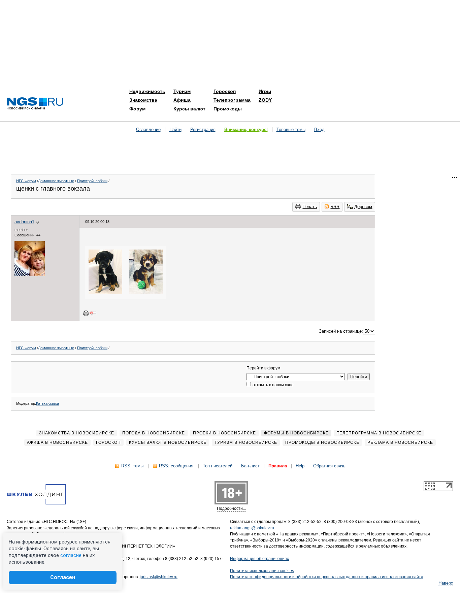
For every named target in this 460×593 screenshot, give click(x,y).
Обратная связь (329, 465)
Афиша (182, 100)
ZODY (265, 100)
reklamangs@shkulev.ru (252, 528)
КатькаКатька (47, 403)
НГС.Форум (26, 181)
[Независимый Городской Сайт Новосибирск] (35, 103)
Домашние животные (56, 181)
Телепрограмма (232, 100)
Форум (137, 108)
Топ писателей (217, 465)
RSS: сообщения (176, 465)
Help (300, 465)
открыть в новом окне (273, 385)
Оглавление (148, 129)
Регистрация (203, 129)
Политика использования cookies (262, 570)
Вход (319, 129)
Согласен (62, 577)
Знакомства (143, 100)
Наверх (445, 583)
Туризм (182, 91)
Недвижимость (147, 91)
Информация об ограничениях (259, 558)
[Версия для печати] (86, 313)
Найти (175, 129)
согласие (70, 555)
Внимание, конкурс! (246, 129)
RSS (334, 206)
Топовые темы (290, 129)
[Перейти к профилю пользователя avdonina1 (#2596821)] (29, 274)
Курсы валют (189, 108)
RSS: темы (132, 465)
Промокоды (227, 108)
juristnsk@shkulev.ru (158, 576)
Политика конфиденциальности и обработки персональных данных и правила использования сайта (326, 576)
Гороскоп (224, 91)
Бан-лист (250, 465)
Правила (277, 465)
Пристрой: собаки (92, 181)
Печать (309, 206)
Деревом (363, 206)
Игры (265, 91)
